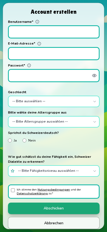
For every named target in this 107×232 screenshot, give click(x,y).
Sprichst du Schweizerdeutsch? (33, 132)
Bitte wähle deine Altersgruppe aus (37, 112)
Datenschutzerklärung (32, 193)
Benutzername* (20, 21)
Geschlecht (17, 92)
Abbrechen (53, 222)
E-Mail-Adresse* (21, 43)
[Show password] (94, 75)
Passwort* (16, 65)
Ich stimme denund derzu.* (49, 191)
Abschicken (54, 208)
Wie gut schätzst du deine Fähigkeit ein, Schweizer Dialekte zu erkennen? (49, 159)
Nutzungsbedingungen (54, 189)
